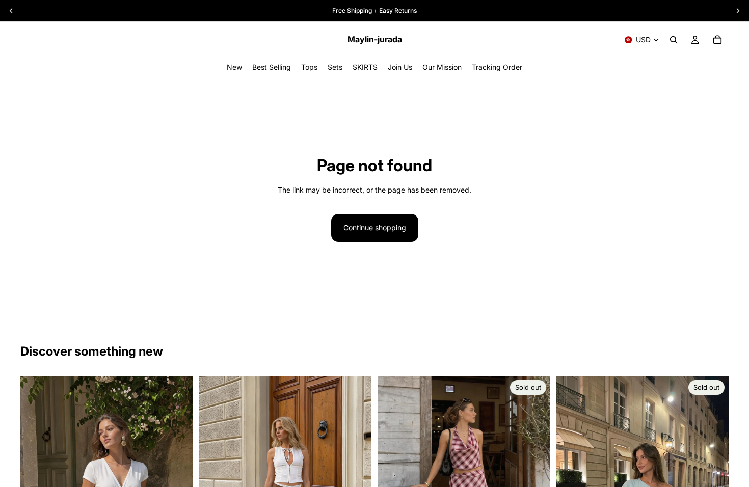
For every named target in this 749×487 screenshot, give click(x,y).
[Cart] (717, 40)
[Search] (673, 40)
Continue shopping (374, 227)
